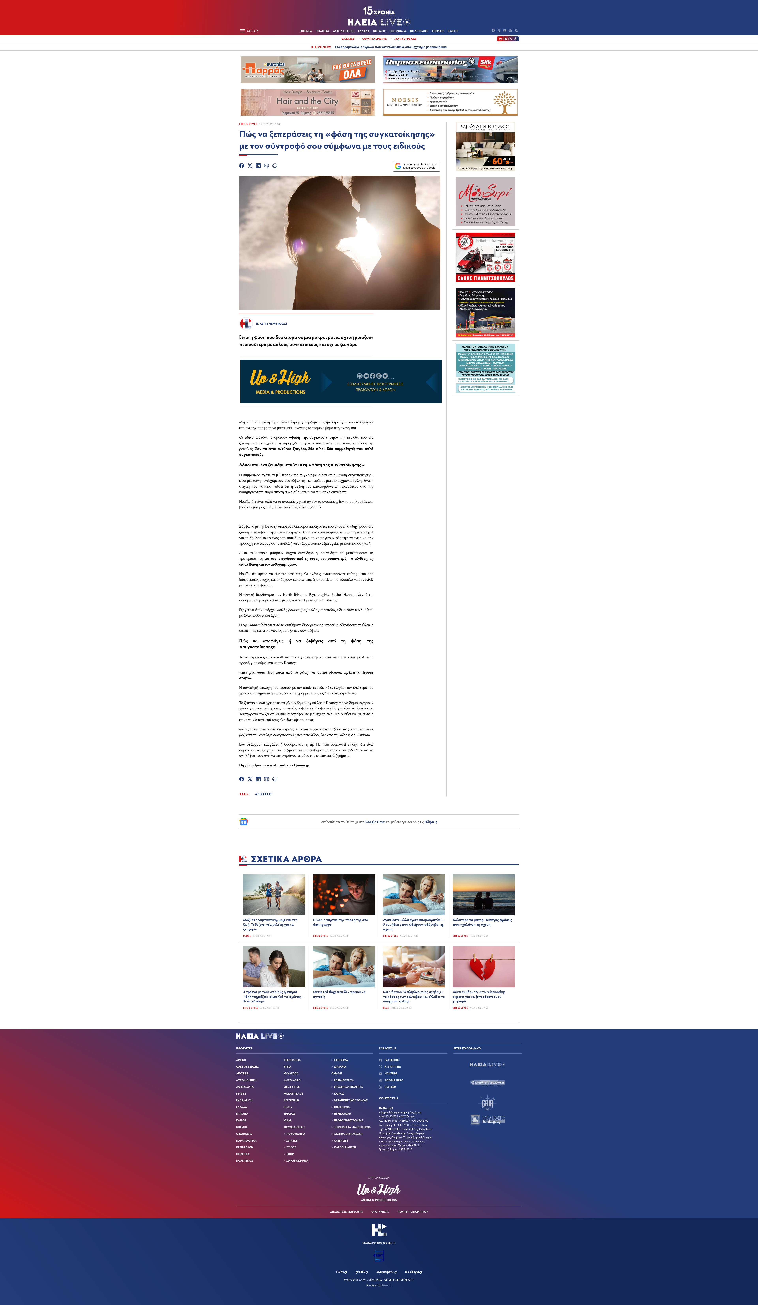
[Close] (442, 589)
